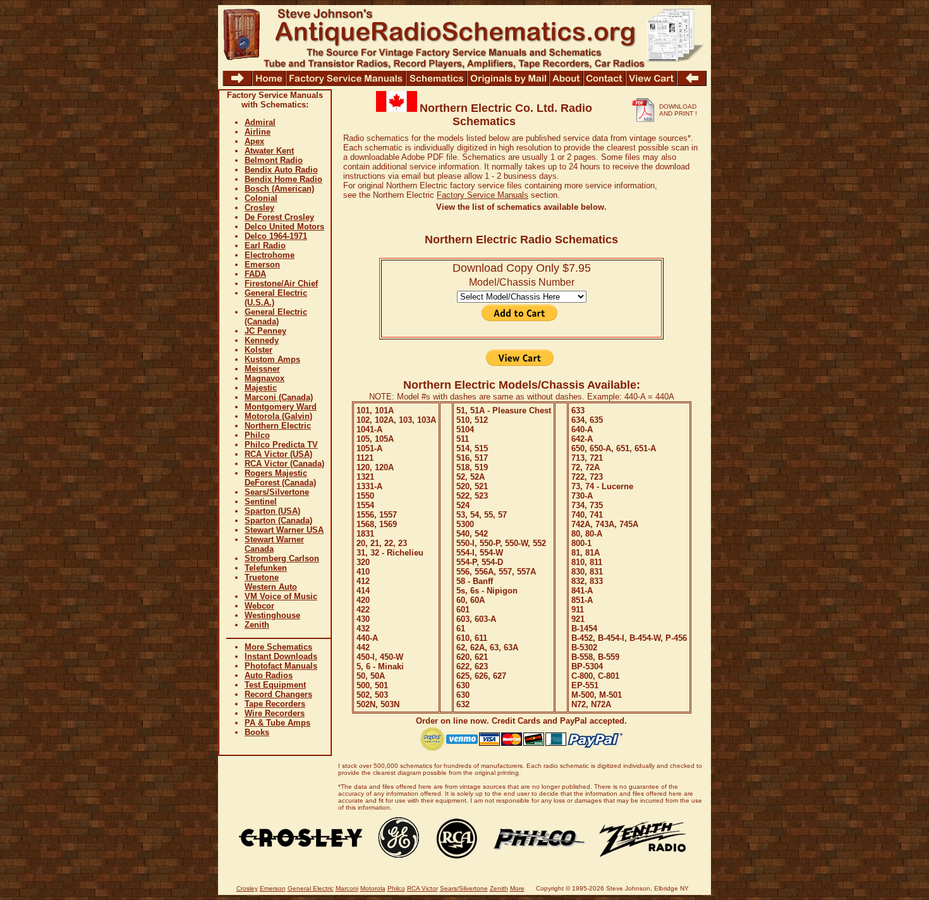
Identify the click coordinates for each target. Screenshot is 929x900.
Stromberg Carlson (282, 558)
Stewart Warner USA (284, 530)
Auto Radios (269, 675)
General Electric (311, 888)
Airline (257, 132)
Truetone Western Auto (271, 582)
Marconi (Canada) (279, 397)
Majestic (261, 387)
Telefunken (266, 568)
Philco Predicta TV (281, 444)
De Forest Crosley (279, 217)
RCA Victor (422, 888)
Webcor (259, 606)
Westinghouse (272, 615)
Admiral (260, 122)
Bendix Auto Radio (281, 169)
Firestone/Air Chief (281, 283)
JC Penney (265, 331)
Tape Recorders (275, 703)
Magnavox (264, 378)
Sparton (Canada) (278, 520)
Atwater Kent (269, 150)
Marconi (347, 888)
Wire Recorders (275, 713)
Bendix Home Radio (283, 179)
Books (257, 732)
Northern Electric (278, 425)
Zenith (257, 624)
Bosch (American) (279, 188)
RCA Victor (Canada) (284, 463)
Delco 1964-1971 (276, 236)
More (517, 888)
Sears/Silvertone (277, 492)
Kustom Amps (272, 359)
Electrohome (269, 255)
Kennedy (262, 340)
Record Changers (278, 694)
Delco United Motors (284, 226)
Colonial (261, 198)
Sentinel (261, 501)
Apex (254, 141)
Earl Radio (265, 245)
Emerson (262, 264)
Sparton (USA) (272, 511)
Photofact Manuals (281, 666)
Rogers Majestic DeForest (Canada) (280, 477)
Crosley (259, 207)
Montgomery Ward (281, 406)
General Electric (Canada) (276, 316)
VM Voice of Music (281, 596)
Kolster (258, 350)
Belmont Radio (274, 160)
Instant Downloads (281, 656)
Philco (257, 435)
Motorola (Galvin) (278, 416)
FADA (255, 274)
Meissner (262, 369)
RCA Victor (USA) (278, 454)
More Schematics (278, 647)
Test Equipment (275, 685)
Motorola (373, 888)
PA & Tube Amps (277, 722)
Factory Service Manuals (482, 195)
